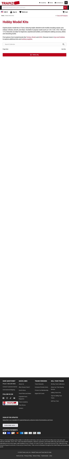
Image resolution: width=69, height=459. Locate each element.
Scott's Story (22, 390)
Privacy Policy (28, 456)
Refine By (36, 55)
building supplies (26, 39)
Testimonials (44, 456)
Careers (21, 408)
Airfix (40, 37)
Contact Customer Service (10, 386)
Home (2, 15)
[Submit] (65, 8)
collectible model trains (29, 440)
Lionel (26, 443)
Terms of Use (19, 456)
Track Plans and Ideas (25, 393)
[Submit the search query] (63, 44)
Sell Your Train (55, 401)
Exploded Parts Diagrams (23, 398)
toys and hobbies (59, 37)
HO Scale (36, 443)
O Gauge (31, 443)
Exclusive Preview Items (41, 387)
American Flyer (54, 443)
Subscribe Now (9, 425)
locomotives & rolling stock (49, 440)
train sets (38, 440)
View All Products (62, 16)
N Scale (41, 443)
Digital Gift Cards (39, 393)
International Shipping (9, 389)
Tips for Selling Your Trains (56, 397)
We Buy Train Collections (58, 384)
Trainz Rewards (39, 384)
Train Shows (22, 405)
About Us (21, 384)
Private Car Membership (41, 390)
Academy (43, 2)
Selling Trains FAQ (56, 392)
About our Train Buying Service (57, 388)
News (51, 2)
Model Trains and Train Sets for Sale (41, 452)
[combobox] (34, 7)
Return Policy (36, 456)
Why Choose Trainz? (24, 387)
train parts (59, 440)
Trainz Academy (23, 402)
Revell (34, 37)
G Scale (46, 443)
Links (50, 456)
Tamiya (28, 37)
